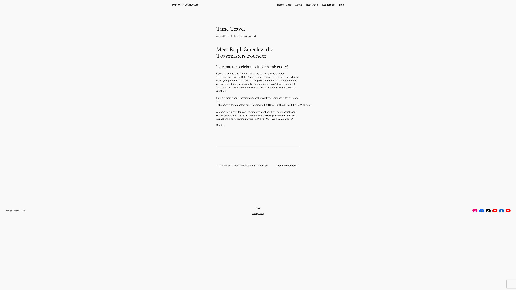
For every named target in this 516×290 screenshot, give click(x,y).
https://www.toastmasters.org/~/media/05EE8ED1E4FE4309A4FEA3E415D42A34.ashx (264, 105)
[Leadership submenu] (336, 4)
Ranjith (237, 36)
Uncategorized (249, 36)
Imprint (258, 208)
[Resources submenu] (319, 4)
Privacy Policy (258, 213)
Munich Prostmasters (185, 4)
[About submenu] (303, 4)
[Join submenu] (292, 4)
